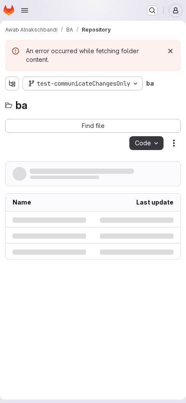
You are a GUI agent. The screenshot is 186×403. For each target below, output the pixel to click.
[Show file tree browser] (12, 83)
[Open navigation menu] (25, 10)
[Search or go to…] (152, 10)
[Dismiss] (170, 51)
